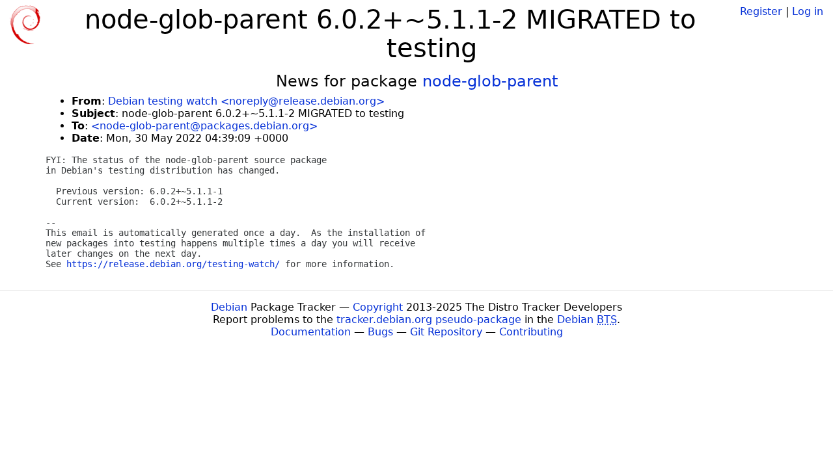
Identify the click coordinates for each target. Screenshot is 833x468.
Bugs (380, 332)
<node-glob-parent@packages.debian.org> (204, 126)
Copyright (378, 307)
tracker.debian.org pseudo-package (428, 319)
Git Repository (446, 332)
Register (761, 11)
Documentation (311, 332)
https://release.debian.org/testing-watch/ (173, 264)
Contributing (531, 332)
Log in (807, 11)
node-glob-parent (490, 81)
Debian (229, 307)
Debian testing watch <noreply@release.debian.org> (246, 101)
